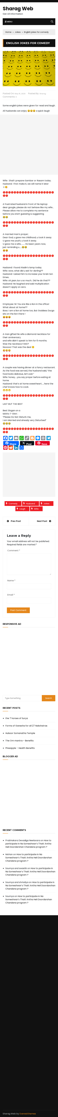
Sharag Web (18, 8)
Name (11, 580)
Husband (30, 503)
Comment (13, 550)
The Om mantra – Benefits (19, 740)
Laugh (22, 508)
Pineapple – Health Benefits (20, 748)
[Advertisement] (29, 145)
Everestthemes (28, 1113)
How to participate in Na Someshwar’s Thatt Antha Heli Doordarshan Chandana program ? (28, 843)
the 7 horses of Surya (16, 718)
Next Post (42, 521)
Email (11, 594)
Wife (36, 508)
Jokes (46, 503)
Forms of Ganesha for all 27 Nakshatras (26, 725)
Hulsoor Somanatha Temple (20, 733)
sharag (43, 93)
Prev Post (16, 521)
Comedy (13, 503)
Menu (9, 21)
